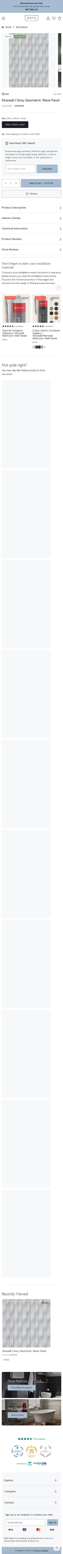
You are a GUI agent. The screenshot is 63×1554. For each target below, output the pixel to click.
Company (10, 1491)
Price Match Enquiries (21, 1387)
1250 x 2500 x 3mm (15, 124)
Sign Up (53, 1522)
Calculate (47, 168)
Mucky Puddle (41, 1550)
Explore (8, 1480)
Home (8, 27)
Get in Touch (17, 1415)
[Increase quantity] (16, 183)
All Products (22, 27)
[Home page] (31, 18)
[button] (3, 18)
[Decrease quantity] (5, 183)
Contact (9, 1502)
